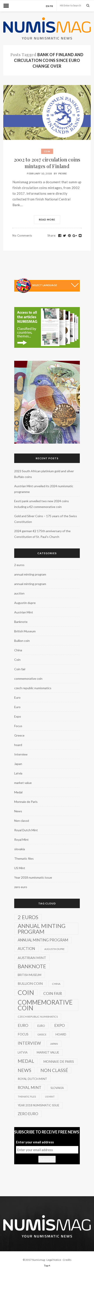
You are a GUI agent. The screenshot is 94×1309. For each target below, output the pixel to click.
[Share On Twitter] (64, 235)
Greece (19, 735)
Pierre (62, 173)
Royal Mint (21, 839)
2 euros (19, 565)
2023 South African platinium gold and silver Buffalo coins (44, 474)
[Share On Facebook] (59, 235)
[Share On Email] (80, 235)
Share (51, 235)
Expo (17, 716)
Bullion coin (22, 640)
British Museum (25, 631)
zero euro (20, 887)
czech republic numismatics (32, 688)
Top (46, 1265)
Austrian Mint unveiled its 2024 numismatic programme (43, 489)
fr (51, 6)
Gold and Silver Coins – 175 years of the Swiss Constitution (45, 519)
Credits (67, 1259)
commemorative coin (28, 678)
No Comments (22, 235)
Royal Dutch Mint (26, 830)
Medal (18, 792)
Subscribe (47, 1159)
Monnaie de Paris (26, 802)
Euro (17, 697)
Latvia (18, 773)
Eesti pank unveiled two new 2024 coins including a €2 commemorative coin (41, 504)
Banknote (21, 622)
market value (23, 783)
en (47, 6)
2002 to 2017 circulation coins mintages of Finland (47, 162)
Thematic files (24, 858)
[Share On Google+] (75, 235)
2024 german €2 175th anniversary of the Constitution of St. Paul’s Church (42, 534)
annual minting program (30, 574)
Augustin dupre (25, 603)
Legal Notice (54, 1259)
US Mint (19, 868)
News (18, 811)
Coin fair (20, 669)
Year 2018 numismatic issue (33, 877)
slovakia (19, 849)
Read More (47, 219)
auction (19, 593)
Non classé (21, 820)
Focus (18, 726)
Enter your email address (35, 1142)
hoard (18, 745)
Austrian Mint (23, 612)
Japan (18, 764)
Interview (21, 754)
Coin (47, 151)
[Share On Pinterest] (69, 235)
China (18, 650)
